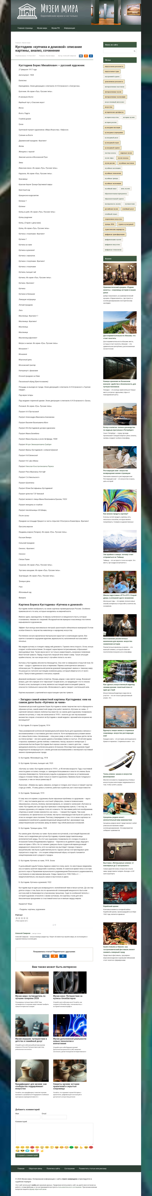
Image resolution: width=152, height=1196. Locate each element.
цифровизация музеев (113, 239)
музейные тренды (111, 178)
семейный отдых (111, 214)
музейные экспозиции (113, 183)
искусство (108, 107)
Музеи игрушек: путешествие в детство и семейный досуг (31, 1039)
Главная (21, 1169)
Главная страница (25, 28)
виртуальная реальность (114, 66)
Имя (17, 1114)
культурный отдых (112, 142)
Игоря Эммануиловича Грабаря (38, 444)
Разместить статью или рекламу (92, 1169)
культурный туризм (112, 148)
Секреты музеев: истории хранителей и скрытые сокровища (66, 1086)
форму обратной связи (38, 1189)
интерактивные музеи (113, 92)
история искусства (112, 117)
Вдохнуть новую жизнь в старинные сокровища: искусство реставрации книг (118, 733)
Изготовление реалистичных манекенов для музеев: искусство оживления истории (117, 641)
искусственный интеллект (114, 102)
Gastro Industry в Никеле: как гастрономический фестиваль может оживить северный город (119, 949)
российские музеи (111, 209)
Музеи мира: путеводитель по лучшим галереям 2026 (30, 997)
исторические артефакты (114, 112)
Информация (69, 28)
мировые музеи (126, 153)
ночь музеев (125, 188)
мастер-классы (110, 153)
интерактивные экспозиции (115, 97)
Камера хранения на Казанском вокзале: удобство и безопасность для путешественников (119, 384)
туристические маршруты (114, 229)
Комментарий (21, 1121)
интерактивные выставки (114, 86)
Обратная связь (35, 1169)
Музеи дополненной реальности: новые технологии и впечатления (70, 1041)
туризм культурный (126, 224)
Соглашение (69, 1169)
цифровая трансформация (115, 234)
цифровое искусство (112, 244)
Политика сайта (53, 1169)
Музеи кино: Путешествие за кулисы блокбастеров (67, 997)
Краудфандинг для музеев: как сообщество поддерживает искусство (31, 1086)
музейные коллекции (113, 168)
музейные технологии (113, 173)
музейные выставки (126, 163)
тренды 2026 (109, 224)
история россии (110, 122)
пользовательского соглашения (70, 1187)
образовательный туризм (114, 199)
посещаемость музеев (113, 204)
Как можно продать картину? (115, 514)
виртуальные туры (112, 71)
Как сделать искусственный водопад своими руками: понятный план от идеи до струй (119, 687)
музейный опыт (111, 188)
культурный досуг (111, 137)
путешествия (130, 204)
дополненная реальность (114, 81)
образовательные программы (116, 193)
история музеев (129, 117)
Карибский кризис (111, 906)
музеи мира (109, 158)
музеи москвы (123, 158)
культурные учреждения (114, 132)
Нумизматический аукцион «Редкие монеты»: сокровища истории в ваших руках (119, 290)
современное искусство (113, 219)
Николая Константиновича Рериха (40, 466)
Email (44, 1114)
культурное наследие (112, 127)
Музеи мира (59, 8)
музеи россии (110, 163)
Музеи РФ (56, 28)
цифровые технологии (113, 249)
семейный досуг (128, 209)
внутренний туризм (112, 76)
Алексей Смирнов (22, 933)
